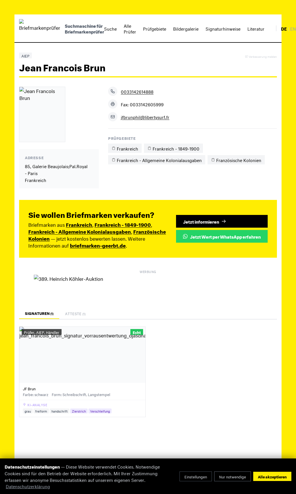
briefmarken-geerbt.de (98, 245)
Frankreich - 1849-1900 (176, 148)
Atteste (75, 313)
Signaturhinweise (223, 28)
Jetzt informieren (201, 221)
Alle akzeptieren (272, 476)
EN (293, 28)
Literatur (255, 28)
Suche (110, 28)
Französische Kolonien (238, 159)
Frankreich (127, 148)
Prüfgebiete (154, 28)
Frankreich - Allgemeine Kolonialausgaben (159, 159)
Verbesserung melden (263, 56)
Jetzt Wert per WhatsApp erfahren (225, 236)
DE (284, 28)
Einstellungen (195, 476)
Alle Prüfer (130, 28)
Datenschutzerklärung (28, 485)
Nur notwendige (232, 476)
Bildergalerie (186, 28)
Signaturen (39, 313)
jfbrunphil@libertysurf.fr (145, 117)
